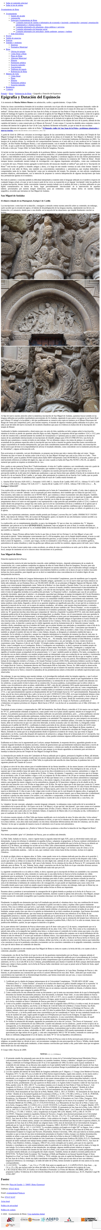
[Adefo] (49, 1221)
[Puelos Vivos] (10, 1227)
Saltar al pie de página (14, 5)
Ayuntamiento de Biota (10, 9)
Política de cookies (8, 1210)
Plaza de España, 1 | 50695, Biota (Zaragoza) (27, 1184)
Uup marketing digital (36, 1214)
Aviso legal (5, 1201)
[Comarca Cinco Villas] (30, 1221)
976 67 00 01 (14, 1189)
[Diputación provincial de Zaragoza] (69, 1221)
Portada (4, 94)
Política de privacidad (9, 1206)
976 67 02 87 (10, 1197)
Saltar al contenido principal (17, 3)
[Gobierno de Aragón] (88, 1221)
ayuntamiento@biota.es (16, 1193)
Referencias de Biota (23, 94)
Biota (11, 94)
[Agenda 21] (10, 1221)
